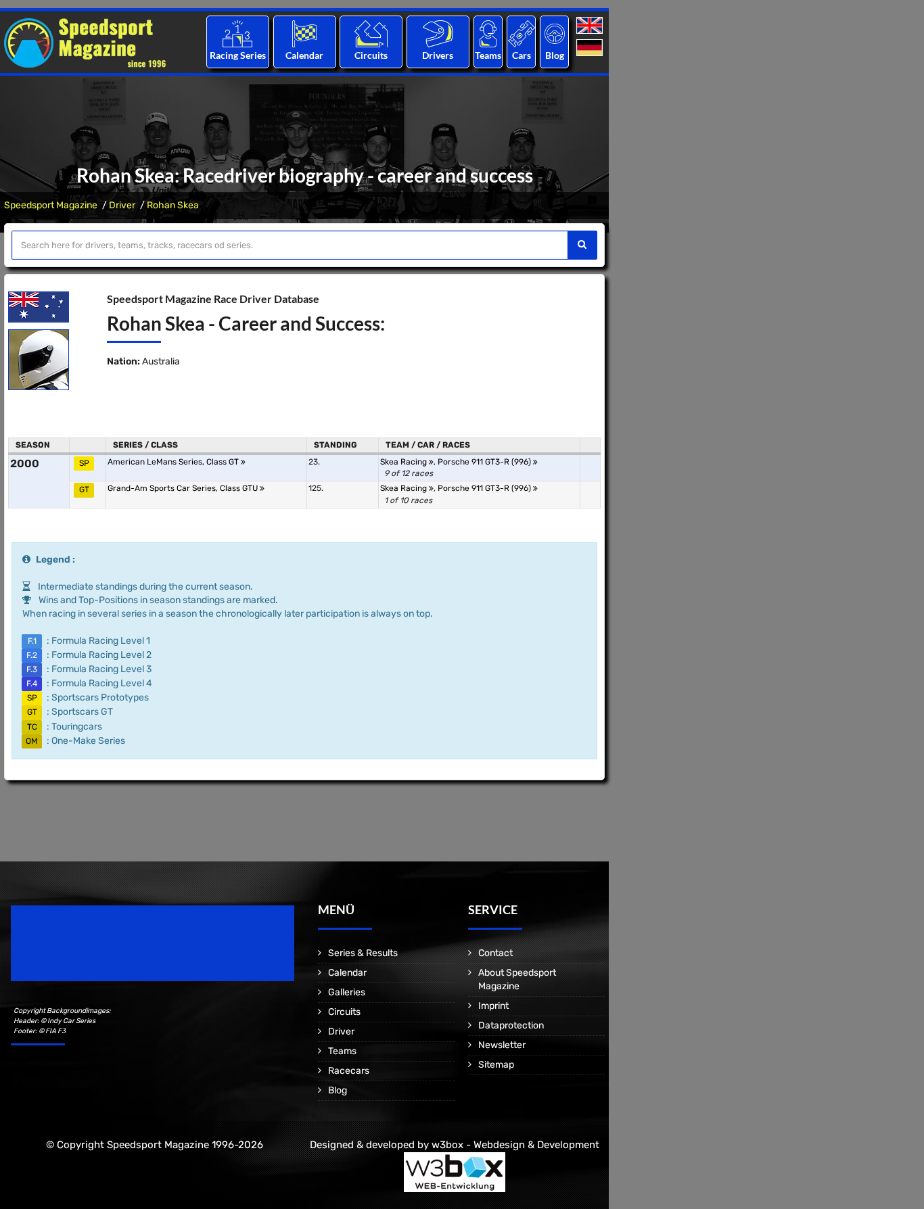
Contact (495, 953)
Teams (488, 55)
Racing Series (238, 55)
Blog (554, 55)
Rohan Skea (173, 205)
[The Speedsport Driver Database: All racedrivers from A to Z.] (438, 33)
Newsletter (502, 1045)
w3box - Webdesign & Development (515, 1145)
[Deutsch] (591, 48)
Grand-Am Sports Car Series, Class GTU (184, 488)
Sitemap (496, 1064)
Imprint (493, 1006)
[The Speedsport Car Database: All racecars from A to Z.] (521, 33)
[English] (591, 26)
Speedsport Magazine (50, 205)
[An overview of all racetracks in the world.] (371, 33)
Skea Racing (404, 462)
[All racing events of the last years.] (304, 33)
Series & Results (363, 953)
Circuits (371, 55)
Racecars (348, 1070)
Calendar (304, 55)
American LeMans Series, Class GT (174, 462)
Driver (122, 205)
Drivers (437, 55)
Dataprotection (511, 1025)
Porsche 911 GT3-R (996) (485, 462)
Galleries (346, 992)
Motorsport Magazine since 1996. (88, 952)
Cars (521, 55)
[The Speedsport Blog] (555, 33)
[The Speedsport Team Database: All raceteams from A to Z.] (488, 33)
